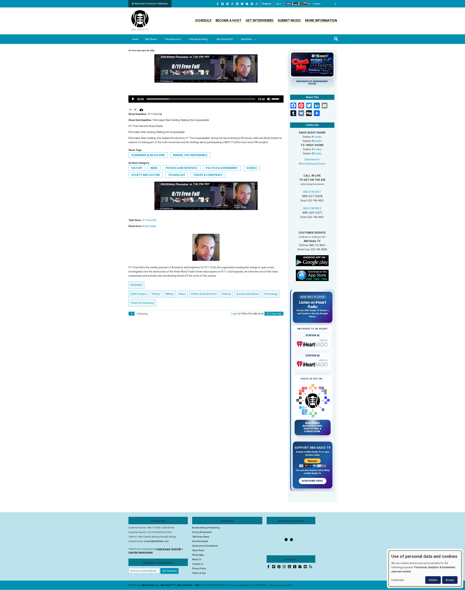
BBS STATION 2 (312, 208)
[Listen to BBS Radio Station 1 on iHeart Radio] (312, 343)
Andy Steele (149, 226)
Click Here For (312, 159)
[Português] (302, 4)
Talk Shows (151, 39)
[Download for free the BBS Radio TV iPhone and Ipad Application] (312, 275)
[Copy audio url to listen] (135, 110)
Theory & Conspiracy (207, 174)
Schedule (203, 20)
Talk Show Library (200, 537)
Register (267, 3)
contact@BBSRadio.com (156, 541)
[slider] (201, 99)
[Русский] (305, 4)
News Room (198, 550)
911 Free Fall (149, 220)
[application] (206, 99)
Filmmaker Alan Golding (148, 155)
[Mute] (268, 99)
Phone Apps (198, 555)
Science (251, 168)
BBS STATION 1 (312, 191)
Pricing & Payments (202, 532)
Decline (433, 580)
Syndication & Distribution (205, 546)
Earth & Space (138, 293)
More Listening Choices (312, 163)
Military (169, 293)
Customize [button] (397, 580)
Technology (176, 174)
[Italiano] (299, 4)
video (319, 149)
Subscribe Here (313, 481)
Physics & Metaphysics (181, 168)
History (136, 168)
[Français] (292, 4)
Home (135, 39)
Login (234, 313)
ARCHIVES (136, 285)
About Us (196, 559)
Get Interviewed (259, 20)
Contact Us (197, 564)
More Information (321, 20)
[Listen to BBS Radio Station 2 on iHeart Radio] (312, 363)
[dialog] (425, 568)
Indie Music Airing (198, 39)
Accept (450, 580)
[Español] (308, 4)
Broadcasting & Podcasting (206, 527)
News (153, 168)
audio (318, 136)
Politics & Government (222, 168)
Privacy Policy (199, 568)
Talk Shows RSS (224, 39)
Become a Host (228, 20)
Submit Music (289, 20)
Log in (278, 3)
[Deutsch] (295, 4)
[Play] (133, 99)
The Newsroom (173, 39)
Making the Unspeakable (190, 155)
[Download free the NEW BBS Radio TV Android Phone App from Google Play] (312, 260)
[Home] (140, 20)
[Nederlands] (289, 4)
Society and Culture (145, 174)
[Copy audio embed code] (130, 110)
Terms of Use (199, 573)
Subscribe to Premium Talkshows (151, 3)
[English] (286, 4)
